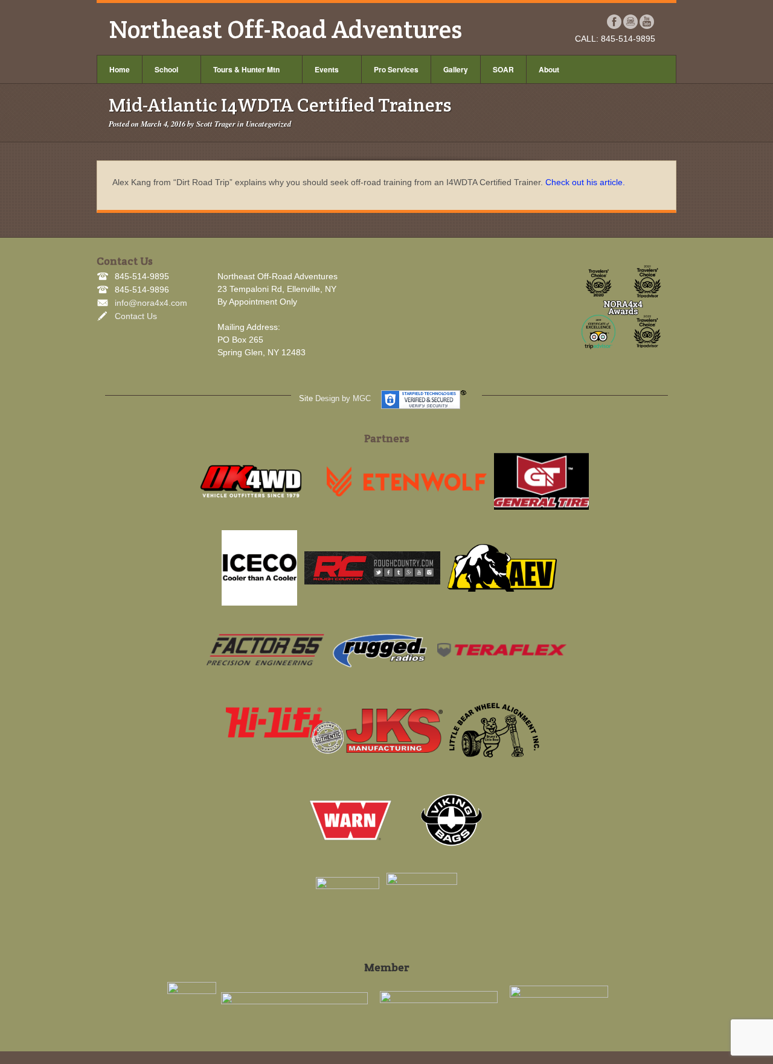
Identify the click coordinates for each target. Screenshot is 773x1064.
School (166, 69)
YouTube (647, 21)
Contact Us (136, 316)
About (549, 69)
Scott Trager (216, 123)
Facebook (614, 21)
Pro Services (396, 69)
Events (327, 69)
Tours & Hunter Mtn (246, 69)
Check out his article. (585, 182)
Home (119, 69)
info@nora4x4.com (151, 303)
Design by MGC (343, 398)
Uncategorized (268, 123)
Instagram (630, 21)
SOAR (503, 69)
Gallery (455, 69)
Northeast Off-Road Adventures (285, 29)
